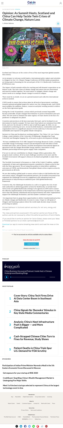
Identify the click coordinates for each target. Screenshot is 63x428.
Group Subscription (40, 396)
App (12, 396)
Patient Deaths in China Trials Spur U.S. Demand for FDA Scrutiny (33, 349)
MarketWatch (26, 417)
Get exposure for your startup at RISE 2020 (20, 373)
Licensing (49, 396)
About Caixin (11, 403)
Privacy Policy (25, 410)
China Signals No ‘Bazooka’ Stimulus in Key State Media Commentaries (35, 311)
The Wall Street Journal (10, 417)
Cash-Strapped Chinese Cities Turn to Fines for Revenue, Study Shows (34, 338)
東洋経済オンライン (27, 419)
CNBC (19, 417)
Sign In (38, 248)
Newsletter (18, 396)
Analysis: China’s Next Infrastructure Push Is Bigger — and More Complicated (34, 324)
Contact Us (36, 403)
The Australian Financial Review (40, 417)
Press (53, 403)
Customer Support (27, 403)
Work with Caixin (45, 403)
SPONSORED (6, 359)
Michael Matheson (9, 23)
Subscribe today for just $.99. (31, 240)
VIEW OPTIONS (31, 244)
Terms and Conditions (36, 410)
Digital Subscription (28, 396)
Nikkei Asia (38, 419)
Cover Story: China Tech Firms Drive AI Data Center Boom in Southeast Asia (33, 298)
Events (18, 403)
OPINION (17, 9)
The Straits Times (54, 417)
